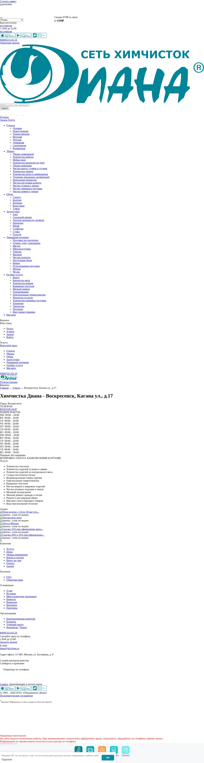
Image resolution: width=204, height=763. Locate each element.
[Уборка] (78, 750)
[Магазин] (102, 750)
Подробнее (7, 759)
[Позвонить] (126, 750)
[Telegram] (20, 681)
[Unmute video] (102, 10)
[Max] (25, 681)
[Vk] (3, 681)
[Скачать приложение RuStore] (39, 690)
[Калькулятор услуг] (114, 750)
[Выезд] (90, 750)
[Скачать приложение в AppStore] (8, 690)
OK (107, 757)
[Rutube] (14, 681)
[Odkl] (8, 681)
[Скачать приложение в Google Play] (24, 690)
